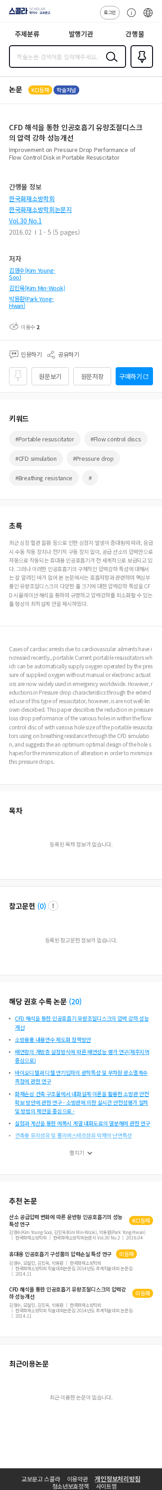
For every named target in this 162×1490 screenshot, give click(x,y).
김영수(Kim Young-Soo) (32, 274)
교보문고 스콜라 (41, 1479)
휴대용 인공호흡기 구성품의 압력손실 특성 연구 (60, 1254)
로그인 (110, 12)
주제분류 (27, 33)
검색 (110, 63)
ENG (148, 17)
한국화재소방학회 (32, 198)
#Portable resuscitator (44, 439)
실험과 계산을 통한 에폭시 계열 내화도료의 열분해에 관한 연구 (82, 1123)
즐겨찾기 (139, 67)
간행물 (135, 33)
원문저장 (92, 376)
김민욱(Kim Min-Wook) (37, 288)
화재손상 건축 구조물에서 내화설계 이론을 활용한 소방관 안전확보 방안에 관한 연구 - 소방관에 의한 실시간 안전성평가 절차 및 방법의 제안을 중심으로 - (82, 1102)
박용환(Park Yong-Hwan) (31, 302)
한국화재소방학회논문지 (40, 209)
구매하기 (130, 376)
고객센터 (129, 17)
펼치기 (76, 1152)
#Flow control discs (115, 439)
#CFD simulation (36, 458)
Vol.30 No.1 (25, 220)
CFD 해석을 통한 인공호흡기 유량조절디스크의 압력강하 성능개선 (67, 1293)
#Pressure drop (93, 458)
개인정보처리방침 (117, 1478)
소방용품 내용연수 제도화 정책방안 (53, 1039)
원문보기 (50, 376)
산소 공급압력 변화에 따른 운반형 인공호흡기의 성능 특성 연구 (65, 1220)
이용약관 (77, 1479)
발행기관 (81, 33)
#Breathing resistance (43, 477)
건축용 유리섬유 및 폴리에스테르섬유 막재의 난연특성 (73, 1135)
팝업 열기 (53, 906)
